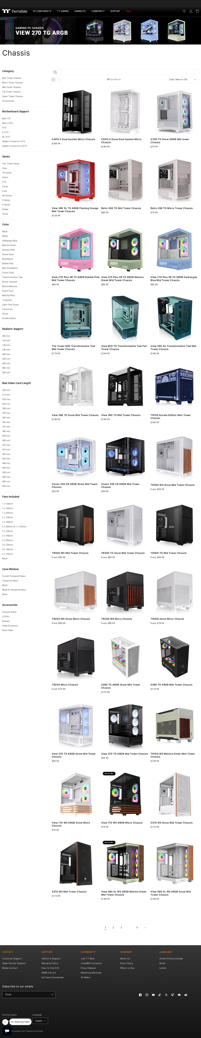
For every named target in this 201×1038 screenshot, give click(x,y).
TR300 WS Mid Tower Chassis (70, 552)
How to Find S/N (50, 968)
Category (8, 71)
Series (6, 156)
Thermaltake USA (17, 1031)
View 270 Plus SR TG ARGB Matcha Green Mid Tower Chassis (122, 279)
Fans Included (10, 496)
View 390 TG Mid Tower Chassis (121, 415)
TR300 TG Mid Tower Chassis (169, 552)
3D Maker (85, 977)
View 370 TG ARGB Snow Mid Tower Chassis (74, 755)
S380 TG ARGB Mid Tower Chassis (171, 684)
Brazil (162, 963)
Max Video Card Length (16, 383)
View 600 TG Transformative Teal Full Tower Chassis (124, 348)
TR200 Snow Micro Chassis (167, 618)
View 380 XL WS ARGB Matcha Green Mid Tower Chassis (123, 893)
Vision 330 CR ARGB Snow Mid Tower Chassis (75, 486)
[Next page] (145, 927)
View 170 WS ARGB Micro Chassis (122, 822)
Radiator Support (12, 328)
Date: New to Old (178, 79)
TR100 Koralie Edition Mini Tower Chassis (171, 417)
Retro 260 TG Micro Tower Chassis (172, 208)
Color (5, 224)
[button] (43, 11)
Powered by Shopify (34, 1031)
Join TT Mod (87, 958)
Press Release (88, 968)
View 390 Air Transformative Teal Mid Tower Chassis (173, 348)
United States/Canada (171, 958)
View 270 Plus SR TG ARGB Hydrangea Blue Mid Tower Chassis (174, 279)
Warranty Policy (49, 963)
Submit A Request (51, 958)
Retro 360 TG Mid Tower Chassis (121, 208)
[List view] (59, 79)
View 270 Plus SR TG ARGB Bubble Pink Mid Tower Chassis (76, 279)
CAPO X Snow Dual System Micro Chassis (121, 141)
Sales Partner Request (14, 963)
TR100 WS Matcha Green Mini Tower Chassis (173, 755)
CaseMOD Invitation (91, 963)
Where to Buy (127, 968)
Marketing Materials (91, 972)
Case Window (10, 569)
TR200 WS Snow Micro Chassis (71, 618)
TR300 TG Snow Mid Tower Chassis (123, 552)
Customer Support (12, 958)
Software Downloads (52, 977)
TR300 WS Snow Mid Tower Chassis (173, 484)
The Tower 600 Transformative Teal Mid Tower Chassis (73, 348)
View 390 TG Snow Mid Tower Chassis (75, 415)
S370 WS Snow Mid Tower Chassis (172, 822)
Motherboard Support (15, 111)
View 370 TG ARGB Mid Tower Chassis (124, 753)
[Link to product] (76, 111)
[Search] (55, 72)
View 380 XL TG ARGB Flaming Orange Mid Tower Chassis (75, 210)
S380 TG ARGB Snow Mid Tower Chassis (120, 686)
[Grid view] (53, 79)
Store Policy (126, 963)
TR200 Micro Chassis (65, 684)
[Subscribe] (52, 994)
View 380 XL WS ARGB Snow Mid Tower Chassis (171, 893)
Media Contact (10, 968)
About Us (125, 958)
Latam (163, 968)
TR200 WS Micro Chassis (116, 618)
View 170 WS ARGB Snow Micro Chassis (71, 824)
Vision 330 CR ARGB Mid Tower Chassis (120, 486)
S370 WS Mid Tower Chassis (69, 891)
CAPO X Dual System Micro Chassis (73, 139)
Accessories (10, 604)
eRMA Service (48, 972)
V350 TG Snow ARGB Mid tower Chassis (170, 141)
